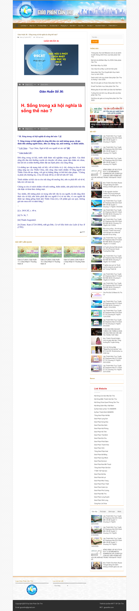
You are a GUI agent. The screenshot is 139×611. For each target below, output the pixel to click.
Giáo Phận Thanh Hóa (101, 445)
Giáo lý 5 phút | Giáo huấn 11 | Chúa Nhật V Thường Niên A (27, 262)
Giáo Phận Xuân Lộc (101, 487)
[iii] (71, 175)
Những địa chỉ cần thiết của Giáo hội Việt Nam (106, 90)
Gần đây (94, 511)
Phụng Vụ (64, 25)
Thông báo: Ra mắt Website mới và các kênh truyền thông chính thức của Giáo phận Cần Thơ (106, 55)
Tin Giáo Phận (42, 25)
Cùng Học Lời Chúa (100, 503)
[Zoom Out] (35, 84)
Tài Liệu (89, 25)
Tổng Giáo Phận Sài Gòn (102, 467)
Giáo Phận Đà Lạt (100, 477)
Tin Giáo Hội (53, 25)
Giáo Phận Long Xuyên (101, 497)
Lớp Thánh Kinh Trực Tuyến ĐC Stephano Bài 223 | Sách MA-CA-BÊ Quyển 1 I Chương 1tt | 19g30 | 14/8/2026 (106, 162)
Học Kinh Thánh (100, 25)
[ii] (19, 215)
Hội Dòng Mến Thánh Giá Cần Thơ (105, 399)
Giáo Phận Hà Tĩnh (100, 432)
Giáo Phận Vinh (99, 448)
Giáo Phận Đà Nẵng (100, 454)
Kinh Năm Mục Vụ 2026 (99, 65)
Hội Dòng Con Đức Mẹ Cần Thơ (104, 396)
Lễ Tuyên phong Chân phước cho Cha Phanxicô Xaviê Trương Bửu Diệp (112, 249)
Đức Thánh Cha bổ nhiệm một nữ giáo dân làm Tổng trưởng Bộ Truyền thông (112, 340)
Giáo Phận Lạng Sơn (101, 419)
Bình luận (112, 511)
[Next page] (23, 84)
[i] (18, 210)
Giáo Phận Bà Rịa (100, 474)
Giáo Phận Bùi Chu (100, 438)
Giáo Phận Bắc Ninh (100, 425)
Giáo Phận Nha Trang (101, 481)
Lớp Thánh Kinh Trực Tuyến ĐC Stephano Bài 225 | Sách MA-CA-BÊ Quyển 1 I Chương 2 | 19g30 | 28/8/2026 (106, 140)
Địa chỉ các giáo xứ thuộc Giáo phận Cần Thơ (106, 83)
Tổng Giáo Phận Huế (101, 451)
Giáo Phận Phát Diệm (101, 441)
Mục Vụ (32, 25)
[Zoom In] (38, 84)
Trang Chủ (17, 25)
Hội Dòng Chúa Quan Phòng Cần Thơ (106, 402)
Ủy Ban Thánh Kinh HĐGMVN (103, 412)
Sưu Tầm (81, 25)
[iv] (56, 199)
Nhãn (119, 511)
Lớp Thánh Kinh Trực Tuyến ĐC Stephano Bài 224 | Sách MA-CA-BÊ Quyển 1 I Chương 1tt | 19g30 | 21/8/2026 (106, 151)
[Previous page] (19, 84)
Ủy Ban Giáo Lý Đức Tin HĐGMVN (105, 409)
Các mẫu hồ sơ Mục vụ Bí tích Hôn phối (104, 69)
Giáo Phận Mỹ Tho (100, 494)
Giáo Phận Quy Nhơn (101, 458)
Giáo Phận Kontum (100, 461)
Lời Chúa (23, 25)
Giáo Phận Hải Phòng (101, 428)
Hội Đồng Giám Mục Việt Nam (104, 405)
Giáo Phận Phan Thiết (101, 484)
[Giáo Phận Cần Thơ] (69, 11)
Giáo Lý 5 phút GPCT (25, 37)
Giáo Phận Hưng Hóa (101, 422)
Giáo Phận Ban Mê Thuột (102, 464)
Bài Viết (72, 25)
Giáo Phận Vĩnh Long (101, 500)
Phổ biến (103, 511)
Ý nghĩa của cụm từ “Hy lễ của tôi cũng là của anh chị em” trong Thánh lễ (112, 267)
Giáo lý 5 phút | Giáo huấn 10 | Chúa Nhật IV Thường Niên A (50, 262)
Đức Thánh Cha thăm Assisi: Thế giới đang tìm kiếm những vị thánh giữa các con (112, 185)
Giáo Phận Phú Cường (101, 490)
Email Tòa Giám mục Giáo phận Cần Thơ (104, 86)
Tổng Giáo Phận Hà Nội (102, 415)
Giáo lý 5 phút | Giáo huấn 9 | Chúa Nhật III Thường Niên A (74, 262)
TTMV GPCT (112, 25)
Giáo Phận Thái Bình (101, 435)
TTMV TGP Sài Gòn (100, 471)
